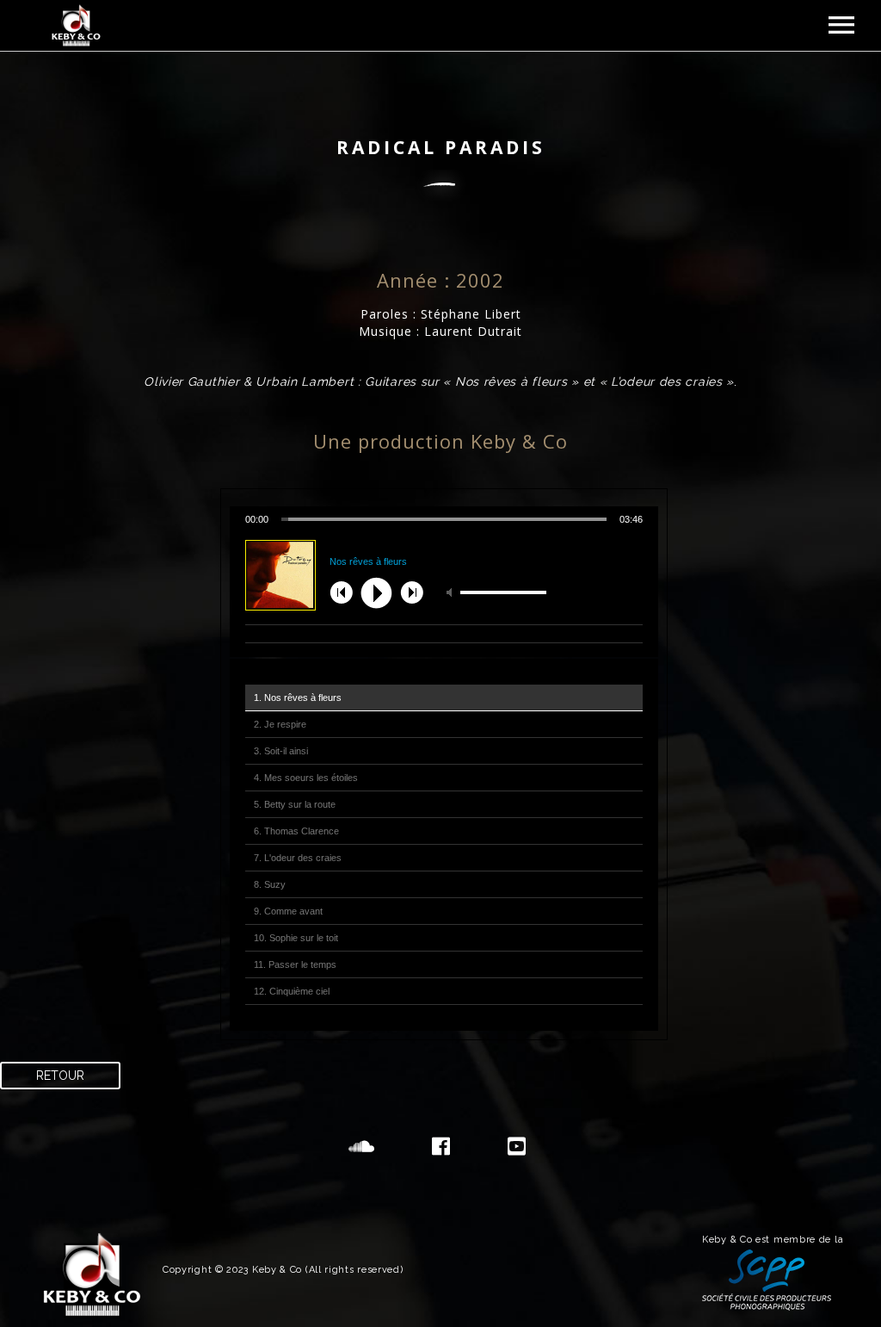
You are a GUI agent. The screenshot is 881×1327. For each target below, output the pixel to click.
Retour (60, 1075)
